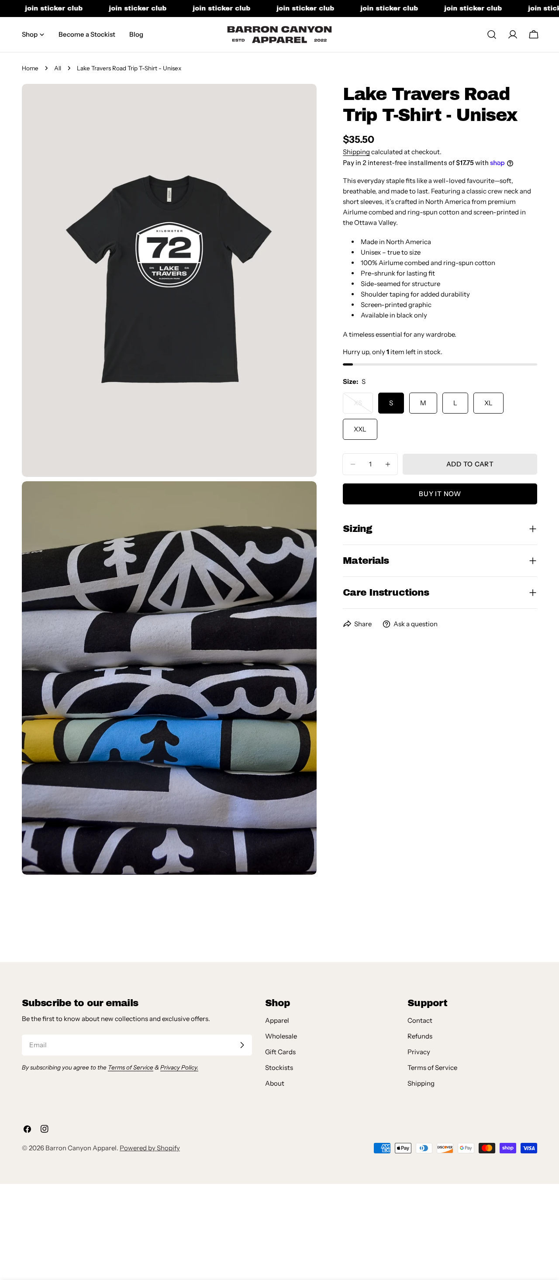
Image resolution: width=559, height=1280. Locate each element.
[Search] (491, 34)
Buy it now (440, 494)
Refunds (419, 1036)
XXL (360, 429)
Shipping (356, 152)
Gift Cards (280, 1052)
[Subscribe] (242, 1045)
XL (488, 403)
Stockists (279, 1067)
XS (363, 406)
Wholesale (281, 1036)
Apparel (277, 1020)
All (57, 68)
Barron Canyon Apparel (81, 1148)
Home (30, 68)
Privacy (418, 1052)
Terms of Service (432, 1067)
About (274, 1083)
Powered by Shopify (150, 1148)
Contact (419, 1020)
